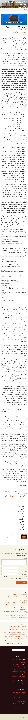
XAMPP (13, 626)
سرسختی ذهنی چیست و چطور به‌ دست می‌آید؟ (17, 594)
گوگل (9, 643)
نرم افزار (8, 638)
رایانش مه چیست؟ (23, 600)
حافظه (5, 632)
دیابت (23, 634)
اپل (16, 629)
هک (17, 640)
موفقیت (11, 638)
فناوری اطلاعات (6, 636)
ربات (20, 634)
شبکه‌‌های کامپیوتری (17, 636)
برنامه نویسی (16, 32)
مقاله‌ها (12, 31)
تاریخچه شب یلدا (23, 609)
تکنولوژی (10, 632)
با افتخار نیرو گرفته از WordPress (20, 717)
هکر (15, 640)
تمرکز (14, 632)
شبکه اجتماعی (24, 636)
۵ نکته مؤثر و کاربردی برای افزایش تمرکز (18, 617)
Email (7, 31)
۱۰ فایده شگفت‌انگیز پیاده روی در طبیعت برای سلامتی (15, 602)
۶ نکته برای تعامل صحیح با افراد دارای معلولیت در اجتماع (15, 615)
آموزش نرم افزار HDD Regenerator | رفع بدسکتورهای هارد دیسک (18, 661)
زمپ (12, 32)
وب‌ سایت (24, 574)
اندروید (18, 629)
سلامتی (17, 634)
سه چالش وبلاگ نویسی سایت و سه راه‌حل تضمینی (18, 676)
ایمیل (21, 32)
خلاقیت (25, 634)
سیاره (14, 634)
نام (25, 568)
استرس (25, 629)
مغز (18, 638)
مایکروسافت (23, 638)
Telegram (16, 626)
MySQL (22, 626)
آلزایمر (8, 626)
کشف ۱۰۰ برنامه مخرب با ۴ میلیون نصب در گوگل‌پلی (15, 604)
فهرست (25, 9)
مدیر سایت (23, 34)
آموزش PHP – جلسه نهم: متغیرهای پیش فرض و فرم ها (14, 492)
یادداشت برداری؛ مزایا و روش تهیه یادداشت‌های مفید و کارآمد (15, 612)
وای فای (13, 640)
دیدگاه (25, 558)
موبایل (15, 638)
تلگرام (17, 632)
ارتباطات (5, 626)
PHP (19, 626)
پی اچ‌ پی (8, 32)
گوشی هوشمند (14, 643)
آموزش (16, 31)
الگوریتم (24, 32)
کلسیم (20, 643)
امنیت (21, 629)
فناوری (11, 636)
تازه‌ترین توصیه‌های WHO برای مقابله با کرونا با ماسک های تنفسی (15, 597)
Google (25, 626)
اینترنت (9, 629)
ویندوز (9, 640)
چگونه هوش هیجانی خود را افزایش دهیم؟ (13, 497)
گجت (18, 643)
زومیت (22, 485)
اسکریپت (4, 31)
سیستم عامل (10, 634)
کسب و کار (24, 643)
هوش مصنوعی (22, 640)
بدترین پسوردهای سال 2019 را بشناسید (19, 607)
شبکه (7, 634)
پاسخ (17, 541)
